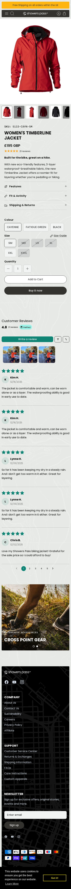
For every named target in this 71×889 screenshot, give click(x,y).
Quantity (10, 261)
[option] (35, 61)
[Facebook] (6, 682)
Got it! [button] (54, 878)
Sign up (14, 825)
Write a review (27, 339)
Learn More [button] (12, 883)
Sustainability (12, 714)
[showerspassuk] (35, 13)
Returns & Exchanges (18, 757)
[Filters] (57, 339)
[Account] (57, 13)
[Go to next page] (53, 568)
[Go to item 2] (29, 354)
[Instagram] (22, 682)
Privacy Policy (13, 725)
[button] (33, 646)
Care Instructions (15, 773)
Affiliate (9, 730)
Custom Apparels (15, 779)
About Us (10, 703)
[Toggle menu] (6, 13)
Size (7, 236)
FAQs (7, 768)
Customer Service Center (20, 751)
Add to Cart (35, 279)
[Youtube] (14, 682)
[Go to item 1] (11, 354)
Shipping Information (17, 762)
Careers (9, 719)
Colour (9, 220)
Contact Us (11, 708)
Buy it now (35, 290)
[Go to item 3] (47, 354)
